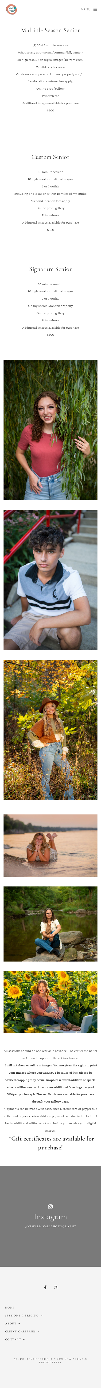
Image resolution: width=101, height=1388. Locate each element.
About (11, 1323)
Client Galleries (20, 1331)
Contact (13, 1339)
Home (10, 1307)
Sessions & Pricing (22, 1315)
